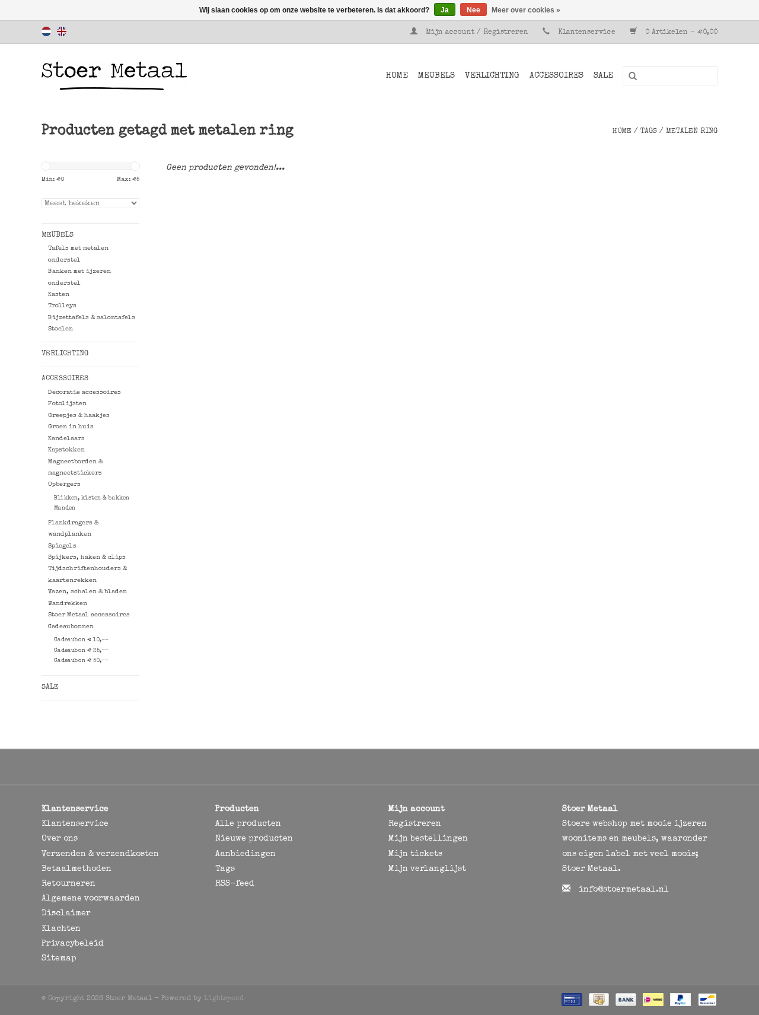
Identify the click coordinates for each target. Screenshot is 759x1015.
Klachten (61, 929)
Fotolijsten (67, 403)
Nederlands (46, 31)
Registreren (414, 824)
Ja (445, 10)
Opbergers (64, 484)
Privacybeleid (73, 944)
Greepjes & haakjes (79, 415)
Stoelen (60, 329)
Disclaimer (66, 913)
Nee (473, 10)
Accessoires (556, 76)
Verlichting (492, 76)
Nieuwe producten (254, 839)
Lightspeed (224, 999)
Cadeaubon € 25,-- (81, 651)
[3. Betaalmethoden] (570, 999)
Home (397, 76)
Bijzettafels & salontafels (91, 317)
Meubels (436, 76)
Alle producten (248, 824)
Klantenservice (587, 32)
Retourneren (68, 884)
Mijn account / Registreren (477, 32)
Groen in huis (71, 427)
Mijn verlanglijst (427, 869)
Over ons (60, 839)
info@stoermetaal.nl (624, 890)
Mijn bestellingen (428, 839)
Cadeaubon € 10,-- (81, 640)
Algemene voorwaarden (91, 899)
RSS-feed (234, 884)
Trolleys (62, 306)
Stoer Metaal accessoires (89, 615)
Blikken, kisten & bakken (91, 498)
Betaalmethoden (76, 869)
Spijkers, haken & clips (87, 557)
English (61, 31)
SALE (603, 76)
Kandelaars (66, 438)
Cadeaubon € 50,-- (81, 661)
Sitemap (59, 958)
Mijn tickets (415, 854)
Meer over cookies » (526, 10)
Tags (648, 131)
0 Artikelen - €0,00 (680, 32)
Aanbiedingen (245, 854)
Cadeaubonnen (71, 626)
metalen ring (691, 131)
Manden (64, 508)
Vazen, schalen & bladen (87, 591)
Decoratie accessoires (84, 392)
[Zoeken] (628, 76)
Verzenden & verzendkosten (100, 854)
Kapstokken (66, 450)
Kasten (58, 294)
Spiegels (62, 546)
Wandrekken (67, 603)
